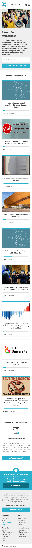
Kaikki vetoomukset (7, 533)
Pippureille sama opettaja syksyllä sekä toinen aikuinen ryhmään (16, 105)
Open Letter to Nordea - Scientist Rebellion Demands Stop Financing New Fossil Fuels (16, 326)
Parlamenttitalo (22, 522)
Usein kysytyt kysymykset (22, 519)
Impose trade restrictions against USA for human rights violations (16, 288)
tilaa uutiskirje (16, 510)
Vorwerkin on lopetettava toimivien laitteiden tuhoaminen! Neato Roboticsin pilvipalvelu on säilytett (16, 402)
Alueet (3, 541)
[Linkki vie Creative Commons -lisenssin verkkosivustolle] (3, 546)
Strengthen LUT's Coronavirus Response (16, 363)
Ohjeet (4, 531)
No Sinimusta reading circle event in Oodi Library (16, 215)
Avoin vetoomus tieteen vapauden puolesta (16, 179)
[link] (29, 5)
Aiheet (3, 539)
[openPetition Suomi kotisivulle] (11, 4)
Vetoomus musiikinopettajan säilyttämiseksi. (16, 252)
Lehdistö (4, 520)
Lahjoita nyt (16, 485)
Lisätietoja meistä (16, 458)
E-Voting (20, 524)
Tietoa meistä (6, 518)
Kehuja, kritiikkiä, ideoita (7, 523)
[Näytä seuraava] (29, 440)
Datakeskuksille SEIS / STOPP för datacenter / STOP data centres (16, 142)
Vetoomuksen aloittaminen (16, 66)
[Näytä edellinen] (3, 440)
